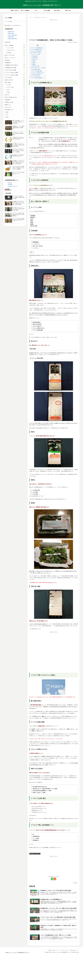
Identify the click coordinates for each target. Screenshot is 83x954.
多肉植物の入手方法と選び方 (35, 853)
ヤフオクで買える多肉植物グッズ (37, 77)
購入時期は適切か (35, 69)
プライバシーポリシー (64, 950)
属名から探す (11, 33)
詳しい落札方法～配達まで (36, 52)
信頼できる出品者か (36, 74)
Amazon (10, 182)
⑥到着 (33, 64)
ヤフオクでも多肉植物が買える (36, 47)
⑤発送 (33, 62)
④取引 (33, 61)
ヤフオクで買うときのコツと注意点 (37, 67)
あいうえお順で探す (12, 35)
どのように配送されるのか (37, 72)
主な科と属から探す (12, 38)
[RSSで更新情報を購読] (55, 879)
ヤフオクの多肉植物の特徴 (36, 49)
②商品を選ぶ (34, 57)
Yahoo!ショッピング (12, 186)
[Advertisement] (53, 29)
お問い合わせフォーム (74, 950)
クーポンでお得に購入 (35, 76)
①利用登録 (34, 56)
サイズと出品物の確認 (36, 71)
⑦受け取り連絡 (35, 66)
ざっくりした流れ (35, 54)
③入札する (34, 59)
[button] (24, 21)
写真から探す (11, 36)
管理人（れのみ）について (54, 950)
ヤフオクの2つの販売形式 (35, 51)
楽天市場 (10, 184)
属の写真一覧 (11, 31)
